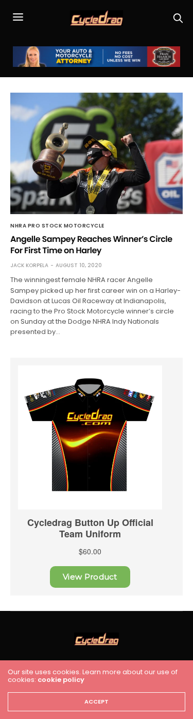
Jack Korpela (29, 265)
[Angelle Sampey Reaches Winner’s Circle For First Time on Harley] (96, 153)
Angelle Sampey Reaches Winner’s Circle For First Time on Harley (91, 244)
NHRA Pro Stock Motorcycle (57, 226)
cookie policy (61, 680)
